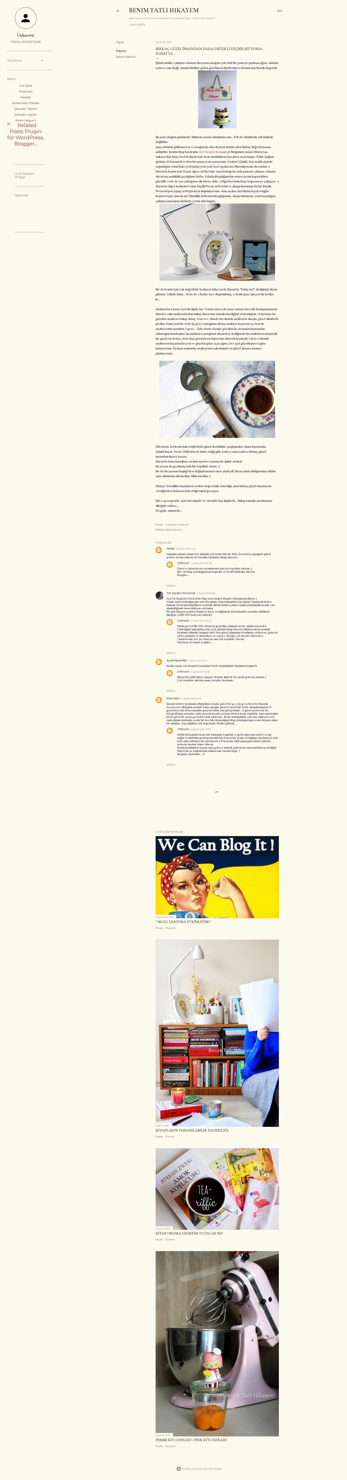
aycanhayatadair (176, 660)
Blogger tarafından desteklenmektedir (202, 1468)
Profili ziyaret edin (26, 42)
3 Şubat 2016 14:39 (185, 548)
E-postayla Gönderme (176, 524)
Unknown (183, 563)
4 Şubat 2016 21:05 (191, 698)
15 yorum (170, 1239)
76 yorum (170, 928)
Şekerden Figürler (25, 114)
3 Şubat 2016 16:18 (206, 593)
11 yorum (170, 1136)
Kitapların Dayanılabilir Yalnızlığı (192, 1130)
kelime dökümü (126, 56)
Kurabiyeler (26, 91)
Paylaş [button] (120, 42)
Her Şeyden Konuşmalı (214, 152)
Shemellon (173, 698)
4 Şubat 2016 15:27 (197, 660)
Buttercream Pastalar (25, 103)
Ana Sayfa (137, 24)
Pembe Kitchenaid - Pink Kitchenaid (191, 1439)
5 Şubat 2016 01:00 (201, 729)
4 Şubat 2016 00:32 (201, 620)
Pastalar (26, 97)
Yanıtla (170, 585)
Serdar (170, 548)
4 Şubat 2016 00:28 (201, 563)
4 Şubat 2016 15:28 (200, 671)
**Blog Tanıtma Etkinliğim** (183, 921)
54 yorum (170, 1446)
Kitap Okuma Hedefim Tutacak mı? (189, 1233)
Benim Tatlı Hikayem (164, 10)
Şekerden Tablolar (25, 109)
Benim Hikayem (25, 120)
